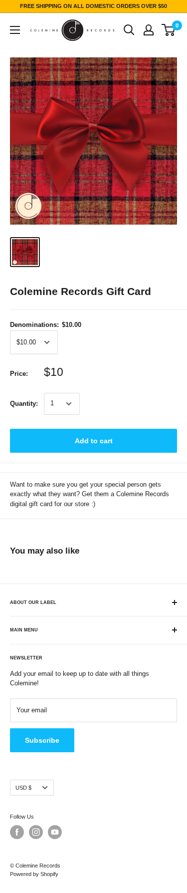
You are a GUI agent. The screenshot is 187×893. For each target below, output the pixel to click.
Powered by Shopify (34, 874)
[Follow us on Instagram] (36, 832)
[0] (169, 30)
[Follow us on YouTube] (55, 832)
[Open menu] (15, 30)
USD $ (23, 788)
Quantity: (24, 403)
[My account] (149, 29)
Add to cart (94, 441)
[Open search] (129, 29)
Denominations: (45, 324)
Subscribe (42, 740)
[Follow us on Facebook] (17, 832)
